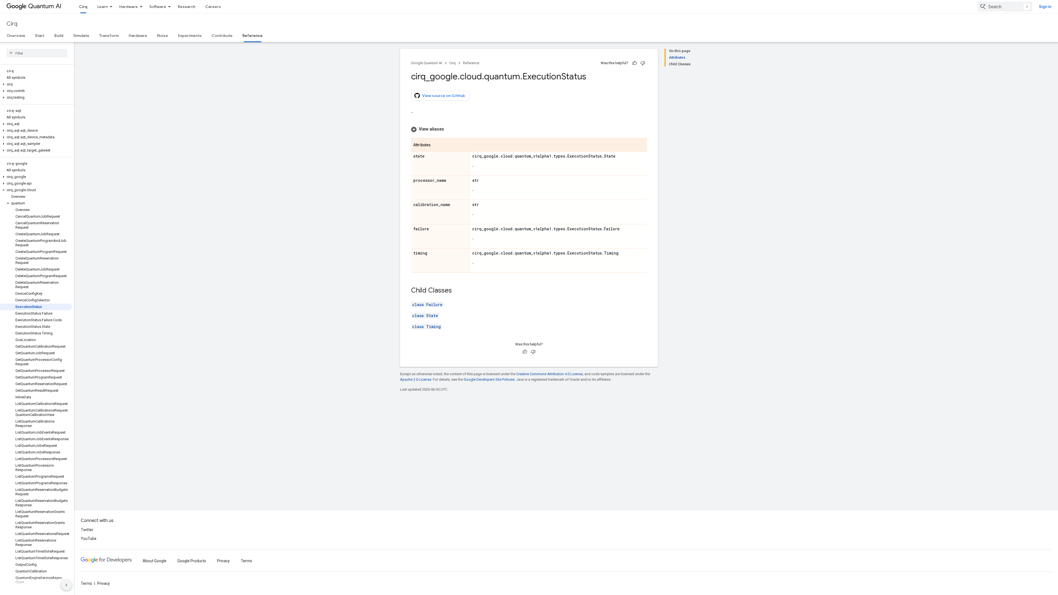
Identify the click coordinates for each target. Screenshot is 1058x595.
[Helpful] (634, 63)
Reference (252, 35)
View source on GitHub (443, 95)
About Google (154, 561)
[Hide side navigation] (66, 585)
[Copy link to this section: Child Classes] (457, 291)
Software (157, 6)
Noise (162, 35)
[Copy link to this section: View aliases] (449, 129)
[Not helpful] (643, 63)
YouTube (88, 538)
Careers (213, 6)
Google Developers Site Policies (489, 379)
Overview (16, 35)
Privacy (223, 561)
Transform (109, 35)
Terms (246, 561)
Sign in (1045, 6)
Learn (102, 6)
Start (39, 35)
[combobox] (1004, 7)
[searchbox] (37, 53)
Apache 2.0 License (415, 379)
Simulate (81, 35)
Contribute (222, 35)
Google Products (191, 561)
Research (186, 6)
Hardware (128, 6)
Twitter (87, 530)
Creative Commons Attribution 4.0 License (549, 374)
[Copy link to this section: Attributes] (436, 145)
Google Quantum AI (426, 63)
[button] (36, 84)
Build (58, 35)
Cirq (83, 6)
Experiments (190, 35)
